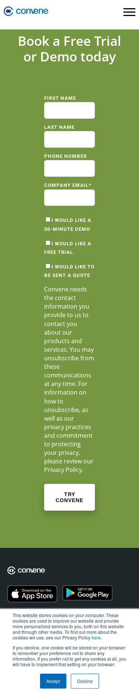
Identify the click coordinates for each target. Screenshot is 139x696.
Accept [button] (53, 681)
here (96, 637)
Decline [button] (85, 681)
